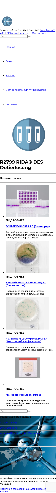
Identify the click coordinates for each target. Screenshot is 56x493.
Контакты (11, 104)
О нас (9, 61)
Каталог (10, 75)
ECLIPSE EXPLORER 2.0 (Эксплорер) (28, 226)
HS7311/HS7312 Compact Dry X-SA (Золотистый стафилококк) (26, 340)
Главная (10, 47)
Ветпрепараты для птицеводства (26, 90)
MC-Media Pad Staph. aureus (23, 394)
